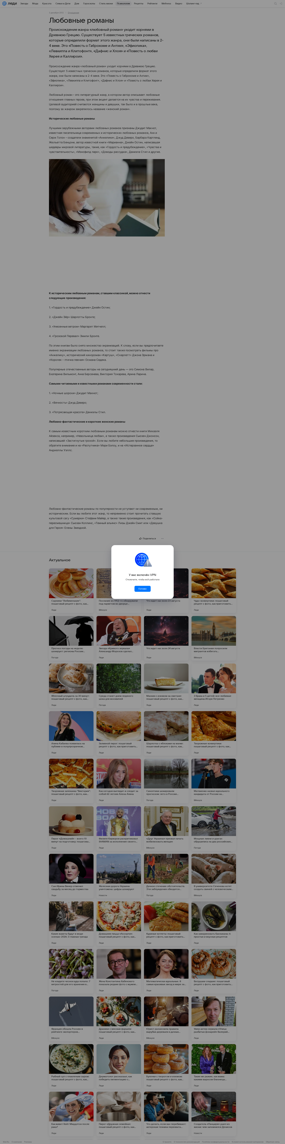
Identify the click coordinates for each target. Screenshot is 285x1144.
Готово (142, 588)
